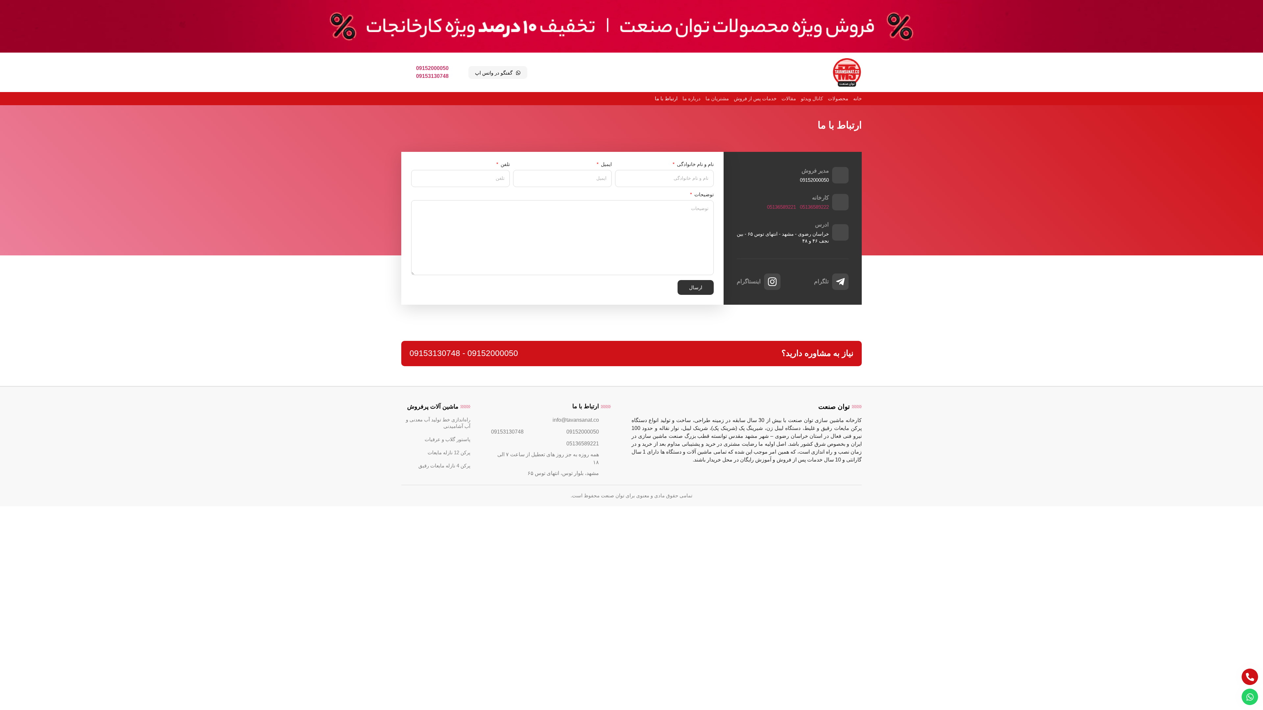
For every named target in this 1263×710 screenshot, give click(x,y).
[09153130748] (530, 432)
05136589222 (814, 207)
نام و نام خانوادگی (695, 164)
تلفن (504, 164)
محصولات (838, 98)
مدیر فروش (815, 171)
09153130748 (432, 76)
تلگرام (821, 281)
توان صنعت (834, 406)
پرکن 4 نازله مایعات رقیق (444, 465)
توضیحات (703, 194)
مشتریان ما (717, 98)
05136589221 (781, 207)
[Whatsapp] (1250, 697)
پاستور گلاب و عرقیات (447, 439)
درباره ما (691, 98)
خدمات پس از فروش (755, 98)
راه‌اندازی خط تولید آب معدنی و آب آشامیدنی (438, 423)
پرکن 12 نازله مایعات (449, 452)
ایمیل (606, 164)
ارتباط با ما (666, 98)
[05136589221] (606, 444)
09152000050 (432, 68)
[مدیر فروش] (840, 175)
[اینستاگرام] (772, 281)
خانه (857, 98)
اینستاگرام (749, 281)
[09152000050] (606, 432)
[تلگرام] (840, 281)
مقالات (788, 98)
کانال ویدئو (812, 98)
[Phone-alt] (1250, 677)
